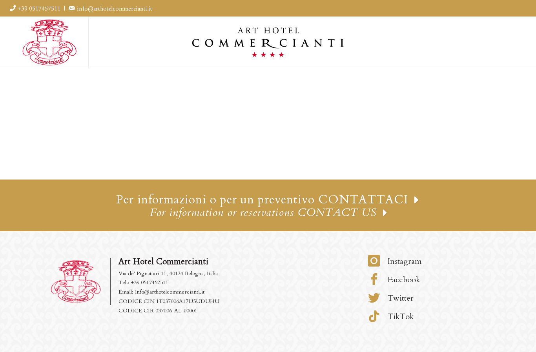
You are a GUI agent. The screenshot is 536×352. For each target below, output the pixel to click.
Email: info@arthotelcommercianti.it (161, 292)
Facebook (403, 279)
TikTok (400, 316)
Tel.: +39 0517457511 (143, 282)
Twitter (400, 298)
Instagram (404, 261)
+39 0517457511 (39, 9)
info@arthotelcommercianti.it (114, 9)
